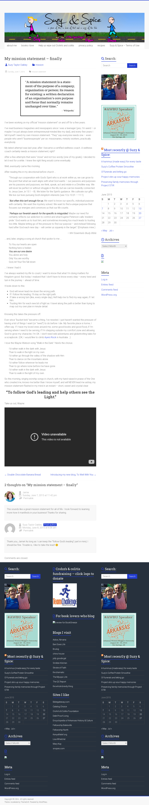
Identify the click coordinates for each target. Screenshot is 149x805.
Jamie (26, 492)
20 (140, 213)
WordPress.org (109, 294)
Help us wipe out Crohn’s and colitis (56, 45)
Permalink (28, 498)
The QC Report (59, 681)
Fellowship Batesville (62, 725)
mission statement (39, 72)
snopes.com (59, 748)
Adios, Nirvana (59, 640)
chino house (58, 654)
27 (140, 218)
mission (40, 64)
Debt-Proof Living (61, 716)
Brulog (56, 649)
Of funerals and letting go (114, 171)
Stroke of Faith (59, 668)
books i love (27, 45)
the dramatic (58, 672)
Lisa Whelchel (59, 739)
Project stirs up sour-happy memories (120, 176)
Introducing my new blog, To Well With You (73, 474)
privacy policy (86, 45)
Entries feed (107, 284)
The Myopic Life (60, 677)
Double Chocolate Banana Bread (23, 474)
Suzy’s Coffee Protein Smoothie (117, 166)
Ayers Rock (50, 337)
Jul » (111, 230)
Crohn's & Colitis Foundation (66, 711)
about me (12, 45)
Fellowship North (60, 730)
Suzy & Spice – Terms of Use (124, 45)
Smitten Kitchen (60, 663)
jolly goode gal (59, 658)
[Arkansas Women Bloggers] (118, 106)
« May (104, 230)
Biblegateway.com (61, 702)
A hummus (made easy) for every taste (121, 161)
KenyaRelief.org (60, 734)
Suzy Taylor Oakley (17, 64)
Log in (104, 279)
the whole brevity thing (63, 686)
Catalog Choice (60, 706)
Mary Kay (57, 744)
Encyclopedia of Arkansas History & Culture (73, 720)
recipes (101, 45)
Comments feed (109, 289)
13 (140, 208)
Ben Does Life (59, 644)
